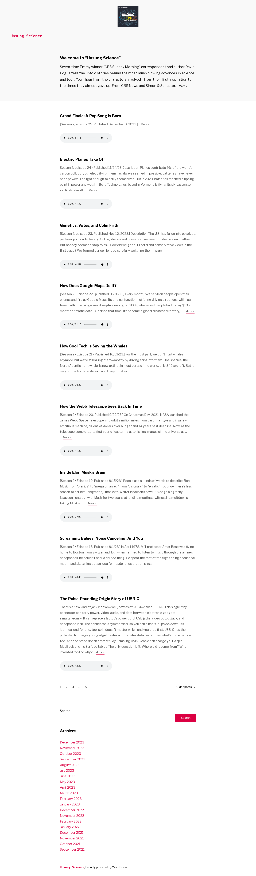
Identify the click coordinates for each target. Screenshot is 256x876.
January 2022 (70, 827)
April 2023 (67, 787)
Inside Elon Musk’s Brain (82, 472)
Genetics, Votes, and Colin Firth (89, 225)
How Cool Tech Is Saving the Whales (93, 346)
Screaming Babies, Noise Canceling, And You (101, 538)
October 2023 (70, 753)
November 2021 (72, 838)
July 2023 (67, 770)
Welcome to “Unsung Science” (90, 57)
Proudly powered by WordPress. (106, 867)
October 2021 (70, 844)
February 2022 (71, 821)
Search (65, 711)
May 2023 (67, 782)
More (182, 85)
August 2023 (69, 765)
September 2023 (72, 759)
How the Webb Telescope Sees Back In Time (101, 406)
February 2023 (71, 799)
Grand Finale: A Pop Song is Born (90, 116)
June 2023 (67, 776)
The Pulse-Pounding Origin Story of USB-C (99, 598)
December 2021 (72, 832)
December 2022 (72, 810)
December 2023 (72, 742)
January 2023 (70, 804)
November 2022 (72, 815)
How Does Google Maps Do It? (88, 285)
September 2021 (72, 849)
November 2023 (72, 748)
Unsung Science (26, 35)
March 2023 (69, 793)
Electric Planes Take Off (82, 159)
